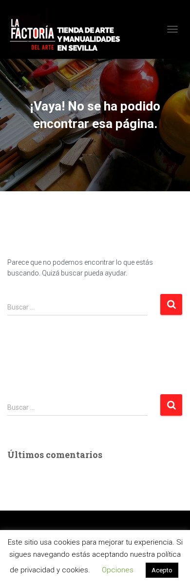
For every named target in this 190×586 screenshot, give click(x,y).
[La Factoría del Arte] (68, 29)
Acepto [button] (162, 570)
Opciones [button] (117, 570)
